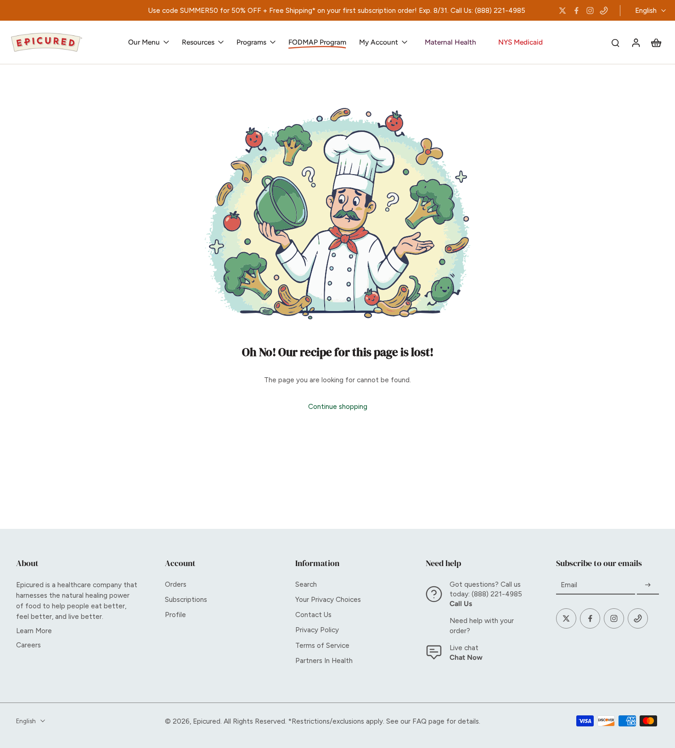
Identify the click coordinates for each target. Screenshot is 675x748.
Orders (175, 584)
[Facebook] (576, 10)
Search (306, 584)
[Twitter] (562, 10)
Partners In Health (324, 660)
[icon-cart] (656, 42)
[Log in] (635, 42)
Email (569, 585)
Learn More (34, 630)
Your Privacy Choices (328, 599)
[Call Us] (604, 10)
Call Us (461, 603)
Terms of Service (322, 645)
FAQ (419, 721)
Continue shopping (337, 406)
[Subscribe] (648, 585)
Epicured (206, 721)
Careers (28, 644)
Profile (175, 614)
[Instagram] (590, 10)
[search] (615, 42)
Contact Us (313, 614)
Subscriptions (186, 599)
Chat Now (466, 657)
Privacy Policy (317, 629)
